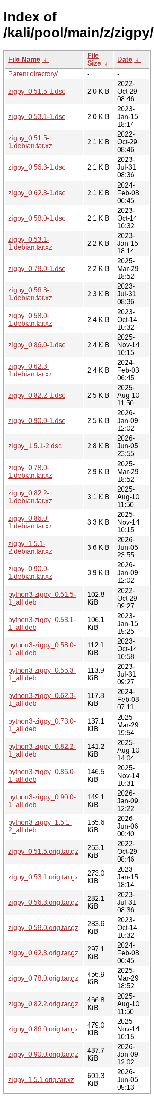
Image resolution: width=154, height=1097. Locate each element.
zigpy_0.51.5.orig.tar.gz (43, 851)
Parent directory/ (33, 74)
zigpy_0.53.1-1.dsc (36, 116)
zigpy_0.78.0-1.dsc (36, 268)
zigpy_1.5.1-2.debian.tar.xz (30, 547)
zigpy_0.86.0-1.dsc (36, 345)
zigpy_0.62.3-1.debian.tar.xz (30, 370)
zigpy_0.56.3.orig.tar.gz (43, 902)
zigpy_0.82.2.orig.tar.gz (43, 1004)
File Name (24, 59)
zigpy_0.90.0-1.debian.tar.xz (30, 572)
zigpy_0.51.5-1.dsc (36, 91)
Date (124, 59)
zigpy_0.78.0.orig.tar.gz (43, 978)
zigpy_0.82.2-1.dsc (36, 395)
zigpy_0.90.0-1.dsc (36, 420)
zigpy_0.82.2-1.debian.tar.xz (30, 496)
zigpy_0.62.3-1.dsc (36, 193)
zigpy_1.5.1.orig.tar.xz (41, 1079)
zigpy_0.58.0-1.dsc (36, 218)
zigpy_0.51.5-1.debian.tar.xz (30, 141)
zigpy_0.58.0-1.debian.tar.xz (30, 319)
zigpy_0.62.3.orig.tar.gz (43, 953)
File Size (94, 59)
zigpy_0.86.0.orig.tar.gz (43, 1029)
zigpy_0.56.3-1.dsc (36, 167)
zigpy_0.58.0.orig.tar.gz (43, 927)
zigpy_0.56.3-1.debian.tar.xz (30, 293)
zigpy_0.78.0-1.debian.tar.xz (30, 471)
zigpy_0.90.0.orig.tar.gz (43, 1054)
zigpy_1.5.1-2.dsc (35, 446)
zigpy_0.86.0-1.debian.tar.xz (30, 522)
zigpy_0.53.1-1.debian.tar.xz (30, 243)
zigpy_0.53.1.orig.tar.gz (43, 877)
